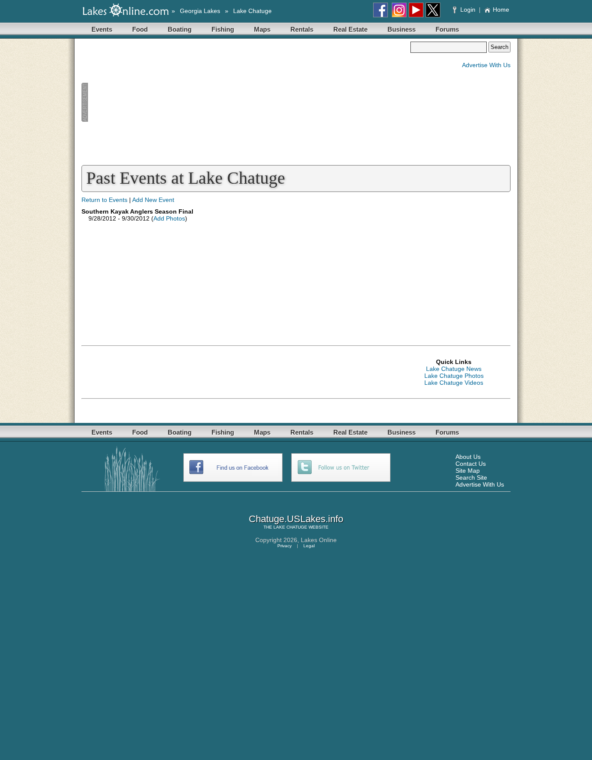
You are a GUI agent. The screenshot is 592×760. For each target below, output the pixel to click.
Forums (447, 29)
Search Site (471, 477)
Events (101, 29)
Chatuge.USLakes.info (296, 518)
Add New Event (153, 199)
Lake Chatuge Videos (453, 382)
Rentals (301, 29)
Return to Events (104, 199)
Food (140, 29)
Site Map (467, 470)
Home (501, 9)
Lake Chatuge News (453, 368)
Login (468, 9)
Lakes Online (319, 539)
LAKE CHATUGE (290, 527)
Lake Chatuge (252, 10)
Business (401, 29)
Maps (262, 29)
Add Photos (169, 218)
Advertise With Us (486, 65)
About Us (468, 456)
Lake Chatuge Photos (454, 375)
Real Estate (350, 29)
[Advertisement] (245, 102)
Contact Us (470, 463)
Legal (309, 545)
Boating (180, 29)
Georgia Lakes (200, 10)
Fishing (222, 29)
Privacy (284, 545)
